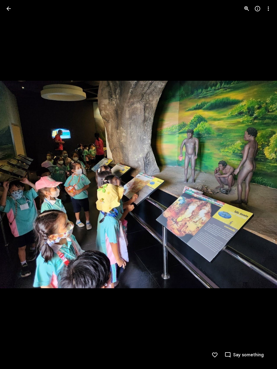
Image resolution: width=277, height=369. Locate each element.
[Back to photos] (8, 8)
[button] (15, 184)
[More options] (268, 8)
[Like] (215, 355)
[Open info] (257, 8)
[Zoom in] (246, 8)
